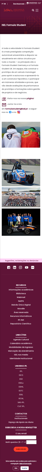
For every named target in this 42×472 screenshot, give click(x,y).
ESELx (21, 383)
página (30, 98)
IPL (21, 371)
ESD (21, 379)
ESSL (21, 394)
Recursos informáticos (21, 316)
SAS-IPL (21, 402)
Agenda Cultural (21, 339)
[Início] (14, 8)
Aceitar (24, 468)
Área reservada (21, 312)
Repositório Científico (21, 323)
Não (16, 468)
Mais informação (25, 464)
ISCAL (21, 398)
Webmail (21, 297)
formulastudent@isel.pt (16, 108)
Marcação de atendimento (21, 351)
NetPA (21, 301)
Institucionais (21, 418)
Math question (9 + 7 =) (16, 442)
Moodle (21, 308)
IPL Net (21, 320)
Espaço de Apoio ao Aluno (21, 422)
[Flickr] (33, 267)
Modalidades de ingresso (21, 347)
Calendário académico (21, 343)
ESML (21, 387)
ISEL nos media (21, 354)
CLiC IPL (21, 406)
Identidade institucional (21, 358)
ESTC (21, 390)
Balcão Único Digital (21, 304)
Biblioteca (21, 293)
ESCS (21, 375)
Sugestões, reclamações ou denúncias (21, 260)
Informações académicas (21, 289)
